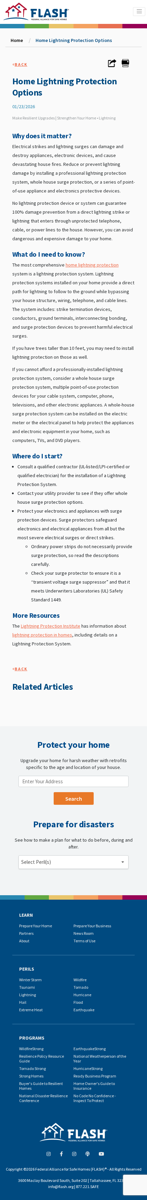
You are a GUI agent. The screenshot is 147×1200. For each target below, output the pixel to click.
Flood (78, 1002)
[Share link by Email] (112, 65)
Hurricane (82, 994)
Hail (22, 1002)
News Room (84, 933)
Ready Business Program (95, 1075)
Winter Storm (30, 979)
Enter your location (42, 772)
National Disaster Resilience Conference (43, 1098)
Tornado (81, 987)
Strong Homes (31, 1075)
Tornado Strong (32, 1068)
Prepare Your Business (92, 925)
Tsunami (27, 987)
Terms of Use (84, 940)
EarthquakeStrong (90, 1048)
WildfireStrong (31, 1048)
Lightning (27, 994)
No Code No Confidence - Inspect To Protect (95, 1098)
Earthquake (84, 1009)
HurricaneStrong (88, 1068)
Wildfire (80, 979)
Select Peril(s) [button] (36, 862)
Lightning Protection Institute (50, 626)
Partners (26, 933)
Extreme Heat (31, 1009)
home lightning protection (92, 265)
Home (17, 40)
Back (21, 64)
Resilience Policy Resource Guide (41, 1058)
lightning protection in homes (42, 635)
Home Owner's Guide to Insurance (94, 1086)
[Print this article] (125, 65)
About (24, 940)
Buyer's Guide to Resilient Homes (41, 1086)
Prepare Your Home (35, 925)
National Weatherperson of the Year (100, 1058)
